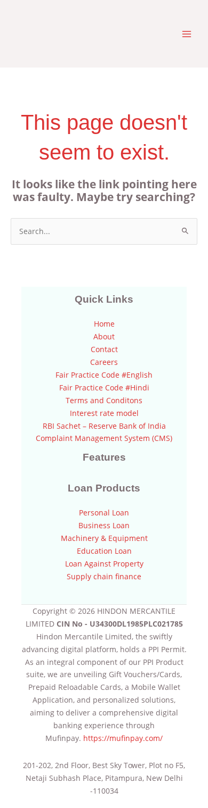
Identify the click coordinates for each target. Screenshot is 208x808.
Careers (104, 362)
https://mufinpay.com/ (123, 738)
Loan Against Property (104, 564)
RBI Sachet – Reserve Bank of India (104, 426)
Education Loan (104, 551)
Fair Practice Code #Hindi (104, 387)
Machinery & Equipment (104, 538)
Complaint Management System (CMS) (104, 438)
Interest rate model (104, 413)
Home (104, 324)
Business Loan (104, 525)
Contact (104, 349)
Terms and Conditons (104, 400)
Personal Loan (104, 512)
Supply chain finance (104, 576)
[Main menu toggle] (187, 34)
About (104, 336)
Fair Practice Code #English (104, 375)
